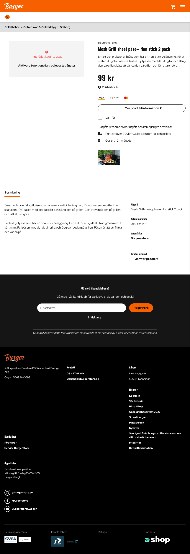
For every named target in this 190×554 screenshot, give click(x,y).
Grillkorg (65, 27)
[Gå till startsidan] (14, 6)
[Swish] (25, 539)
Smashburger (137, 417)
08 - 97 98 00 (75, 373)
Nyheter (134, 428)
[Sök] (7, 17)
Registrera (141, 308)
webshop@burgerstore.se (83, 379)
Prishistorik (109, 87)
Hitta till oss (136, 406)
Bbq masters (140, 238)
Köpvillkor (10, 442)
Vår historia (136, 401)
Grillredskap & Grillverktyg (39, 27)
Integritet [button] (135, 442)
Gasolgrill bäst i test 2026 (144, 412)
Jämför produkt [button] (146, 259)
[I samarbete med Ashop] (157, 540)
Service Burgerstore (17, 448)
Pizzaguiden (136, 422)
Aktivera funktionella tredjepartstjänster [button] (47, 65)
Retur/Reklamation (141, 448)
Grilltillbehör (11, 27)
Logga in (134, 395)
